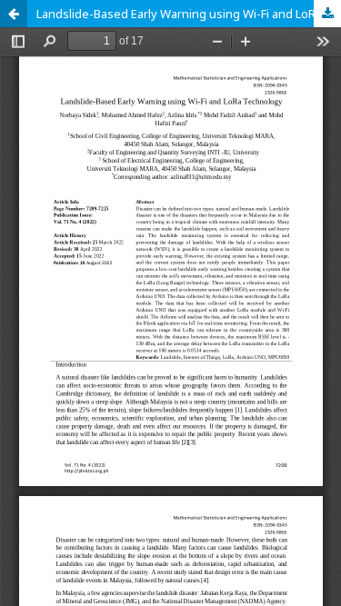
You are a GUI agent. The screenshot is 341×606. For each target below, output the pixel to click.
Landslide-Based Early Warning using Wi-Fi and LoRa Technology (188, 13)
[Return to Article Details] (13, 13)
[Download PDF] (327, 13)
